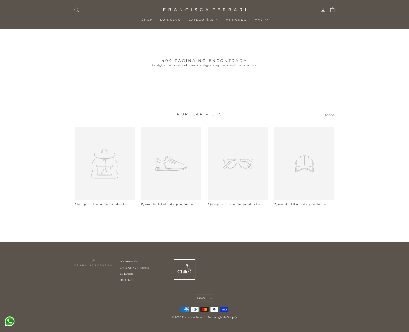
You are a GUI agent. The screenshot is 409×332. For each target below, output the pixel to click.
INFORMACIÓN (129, 261)
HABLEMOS (127, 280)
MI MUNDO (236, 19)
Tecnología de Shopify (222, 317)
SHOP (147, 19)
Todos (330, 115)
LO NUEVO (170, 19)
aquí (218, 65)
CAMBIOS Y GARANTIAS (135, 267)
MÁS (259, 19)
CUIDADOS (127, 273)
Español (201, 297)
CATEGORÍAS (202, 19)
